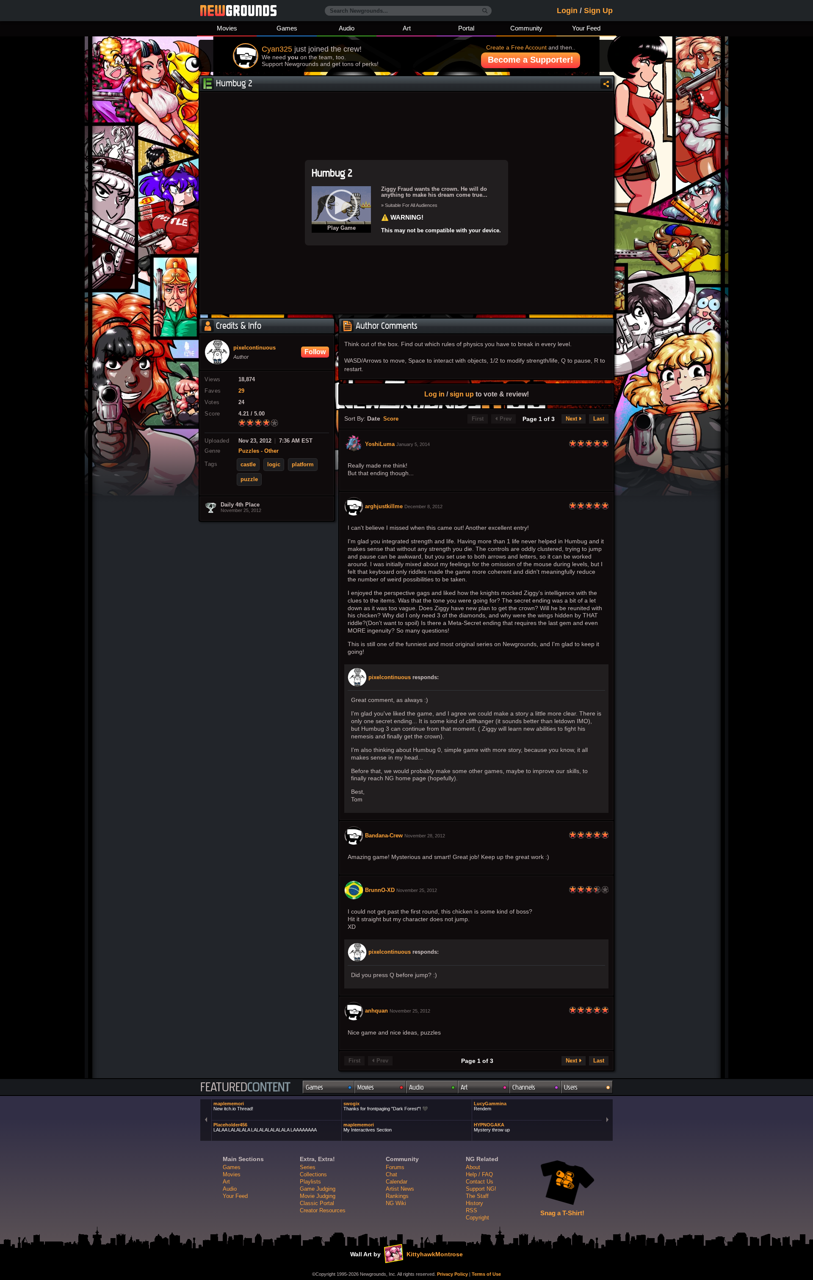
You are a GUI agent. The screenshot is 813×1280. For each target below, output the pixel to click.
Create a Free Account (516, 47)
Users (571, 1087)
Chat (391, 1174)
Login (567, 10)
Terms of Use (486, 1274)
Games (287, 28)
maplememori (233, 1106)
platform (303, 465)
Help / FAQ (479, 1174)
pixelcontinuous (389, 677)
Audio (346, 28)
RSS (471, 1210)
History (474, 1203)
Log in (434, 394)
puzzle (249, 479)
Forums (395, 1167)
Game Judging (317, 1189)
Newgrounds (238, 10)
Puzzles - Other (258, 451)
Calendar (396, 1181)
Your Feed (586, 28)
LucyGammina (490, 1106)
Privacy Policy (452, 1274)
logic (273, 465)
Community (526, 28)
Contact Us (479, 1181)
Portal (466, 28)
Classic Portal (317, 1203)
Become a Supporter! (530, 59)
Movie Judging (317, 1196)
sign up (462, 394)
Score (390, 419)
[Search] (485, 11)
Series (307, 1167)
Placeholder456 (265, 1127)
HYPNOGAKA (492, 1127)
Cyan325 (277, 49)
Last (598, 419)
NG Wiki (396, 1203)
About (473, 1167)
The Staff (477, 1196)
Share (606, 83)
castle (248, 465)
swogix (385, 1106)
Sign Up (598, 10)
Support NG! (481, 1189)
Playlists (310, 1181)
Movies (227, 28)
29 (241, 391)
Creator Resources (323, 1210)
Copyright (477, 1217)
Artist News (400, 1189)
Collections (313, 1174)
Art (407, 28)
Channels (523, 1087)
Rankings (397, 1196)
